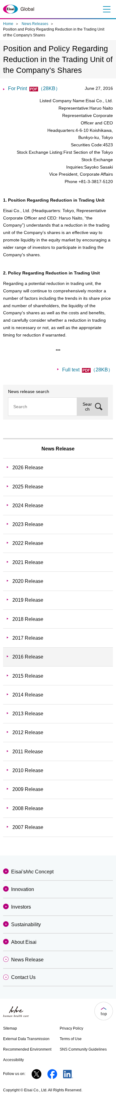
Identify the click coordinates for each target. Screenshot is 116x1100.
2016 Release (27, 656)
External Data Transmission (26, 1039)
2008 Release (27, 808)
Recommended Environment (27, 1049)
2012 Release (27, 732)
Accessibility (13, 1060)
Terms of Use (71, 1039)
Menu (106, 9)
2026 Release (27, 467)
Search (87, 407)
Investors (21, 907)
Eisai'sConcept (32, 871)
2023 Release (27, 524)
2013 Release (27, 713)
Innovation (22, 889)
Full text (87, 369)
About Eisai (24, 942)
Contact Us (23, 977)
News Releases (35, 24)
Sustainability (26, 924)
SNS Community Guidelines (83, 1049)
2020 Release (27, 581)
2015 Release (27, 676)
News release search (28, 391)
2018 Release (27, 619)
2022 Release (27, 543)
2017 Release (27, 638)
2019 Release (27, 600)
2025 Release (27, 486)
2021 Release (27, 562)
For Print (34, 88)
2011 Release (27, 751)
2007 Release (27, 827)
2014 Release (27, 694)
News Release (58, 448)
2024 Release (27, 505)
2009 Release (27, 789)
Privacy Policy (71, 1028)
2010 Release (27, 770)
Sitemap (10, 1028)
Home (8, 24)
